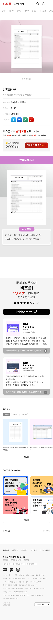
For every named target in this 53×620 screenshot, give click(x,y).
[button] (50, 495)
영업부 (23, 102)
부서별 (14, 102)
